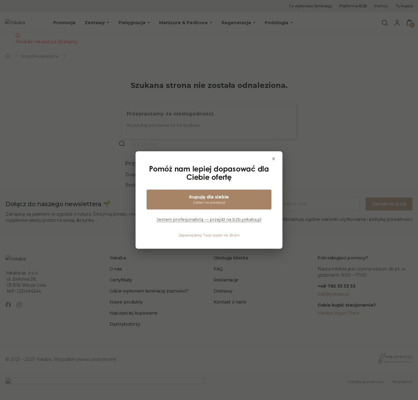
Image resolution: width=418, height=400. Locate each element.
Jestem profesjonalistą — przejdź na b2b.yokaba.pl (209, 219)
